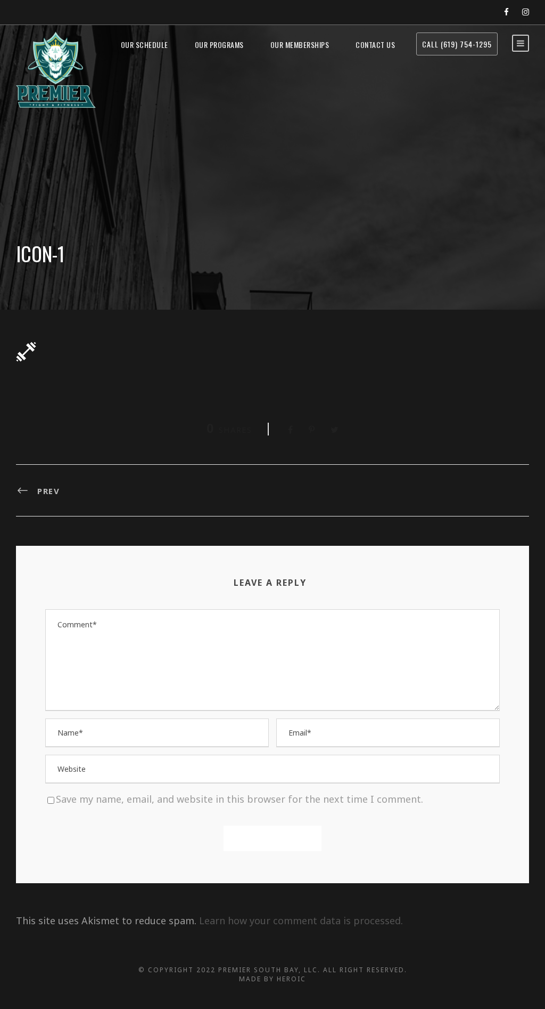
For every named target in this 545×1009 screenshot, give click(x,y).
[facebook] (506, 11)
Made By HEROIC (272, 978)
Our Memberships (299, 44)
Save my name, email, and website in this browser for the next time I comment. (239, 799)
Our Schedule (144, 44)
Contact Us (375, 44)
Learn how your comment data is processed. (301, 920)
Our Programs (219, 44)
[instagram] (525, 11)
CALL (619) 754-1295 (457, 44)
